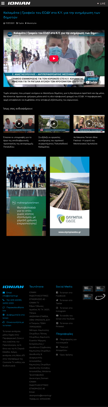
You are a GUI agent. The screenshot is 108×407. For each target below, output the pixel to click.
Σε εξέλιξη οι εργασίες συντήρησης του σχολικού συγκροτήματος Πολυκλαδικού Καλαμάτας (53, 142)
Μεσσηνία (31, 23)
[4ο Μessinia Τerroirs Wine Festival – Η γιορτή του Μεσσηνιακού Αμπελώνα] (89, 124)
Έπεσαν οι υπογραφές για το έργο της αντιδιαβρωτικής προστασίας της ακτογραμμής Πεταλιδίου (18, 142)
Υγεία (21, 23)
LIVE (102, 4)
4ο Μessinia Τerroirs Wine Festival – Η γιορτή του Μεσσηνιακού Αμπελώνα (85, 140)
